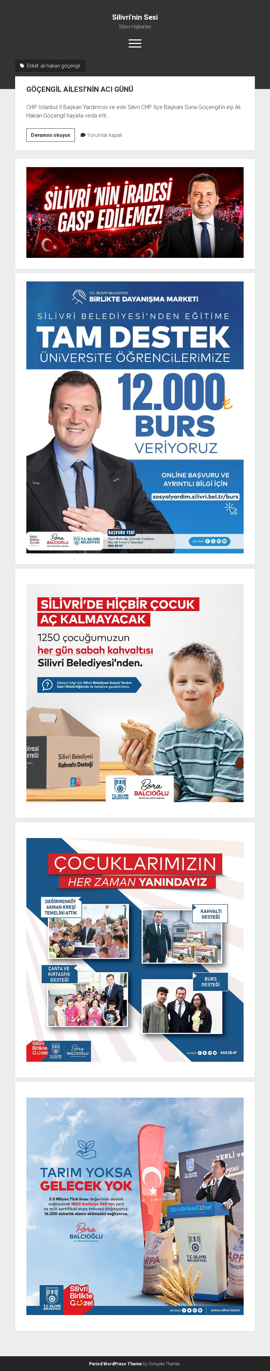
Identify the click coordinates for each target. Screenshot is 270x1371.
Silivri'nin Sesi (135, 17)
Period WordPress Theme (115, 1364)
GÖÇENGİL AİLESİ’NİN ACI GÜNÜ (79, 89)
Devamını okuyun (53, 137)
